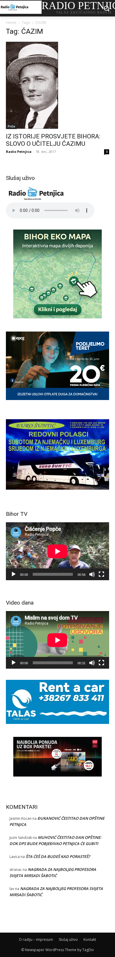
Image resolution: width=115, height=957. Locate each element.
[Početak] (14, 574)
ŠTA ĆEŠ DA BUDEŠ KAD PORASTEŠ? (58, 856)
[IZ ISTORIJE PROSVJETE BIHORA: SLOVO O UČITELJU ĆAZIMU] (57, 85)
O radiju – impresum (36, 939)
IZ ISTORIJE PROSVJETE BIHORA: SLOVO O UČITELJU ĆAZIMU (53, 140)
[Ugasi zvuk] (92, 574)
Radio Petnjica (19, 151)
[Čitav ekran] (101, 574)
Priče (11, 126)
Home (11, 22)
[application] (57, 551)
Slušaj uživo (68, 939)
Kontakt (89, 939)
